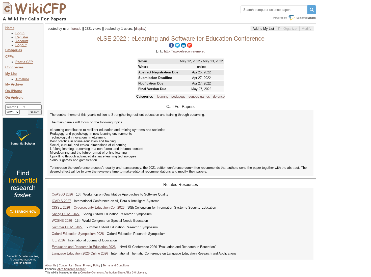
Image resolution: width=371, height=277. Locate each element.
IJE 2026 (58, 240)
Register (21, 37)
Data (78, 265)
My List (11, 74)
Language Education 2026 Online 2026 (80, 253)
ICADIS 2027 (61, 201)
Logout (20, 45)
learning (162, 96)
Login (19, 33)
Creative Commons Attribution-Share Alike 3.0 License (113, 272)
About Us (51, 265)
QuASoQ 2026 (62, 194)
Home (9, 28)
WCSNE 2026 (62, 221)
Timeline (22, 79)
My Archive (14, 84)
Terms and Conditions (116, 265)
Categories (13, 50)
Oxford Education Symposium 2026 (78, 234)
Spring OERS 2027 (66, 214)
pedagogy (178, 96)
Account (21, 41)
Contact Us (66, 265)
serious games (199, 96)
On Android (14, 97)
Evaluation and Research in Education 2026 (84, 247)
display (140, 29)
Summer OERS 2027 (67, 227)
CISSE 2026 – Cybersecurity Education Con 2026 (88, 207)
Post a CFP (24, 62)
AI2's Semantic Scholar (71, 268)
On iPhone (13, 91)
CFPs (9, 57)
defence (219, 96)
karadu (76, 29)
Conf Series (14, 67)
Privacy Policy (91, 265)
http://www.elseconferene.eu (184, 51)
